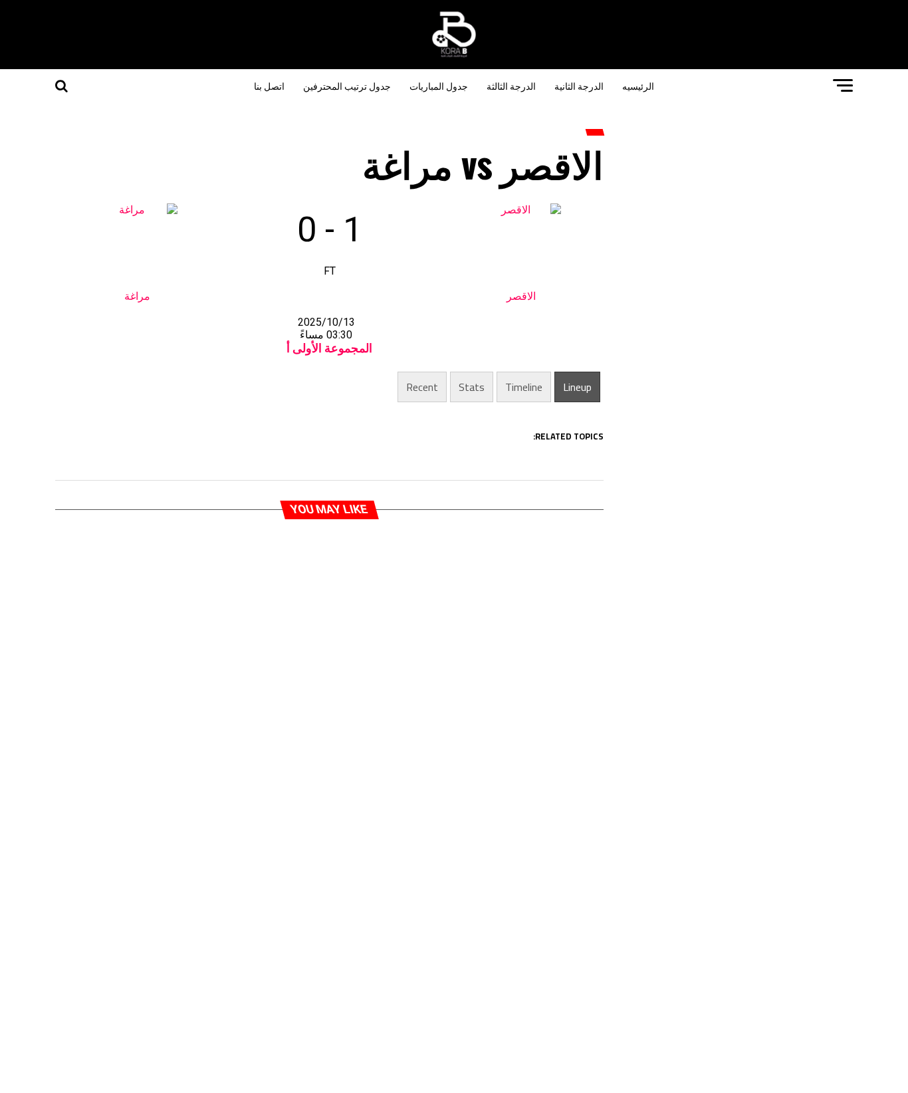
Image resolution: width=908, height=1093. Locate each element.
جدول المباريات (438, 85)
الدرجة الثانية (579, 85)
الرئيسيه (638, 85)
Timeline (523, 387)
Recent (422, 387)
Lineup (577, 387)
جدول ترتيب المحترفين (347, 85)
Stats (472, 387)
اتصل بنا (269, 85)
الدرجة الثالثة (511, 85)
